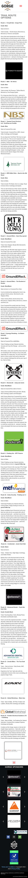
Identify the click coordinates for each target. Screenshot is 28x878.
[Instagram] (14, 837)
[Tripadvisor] (19, 837)
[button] (21, 6)
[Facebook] (8, 837)
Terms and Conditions (8, 867)
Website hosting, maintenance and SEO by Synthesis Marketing (12, 873)
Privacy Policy (16, 868)
